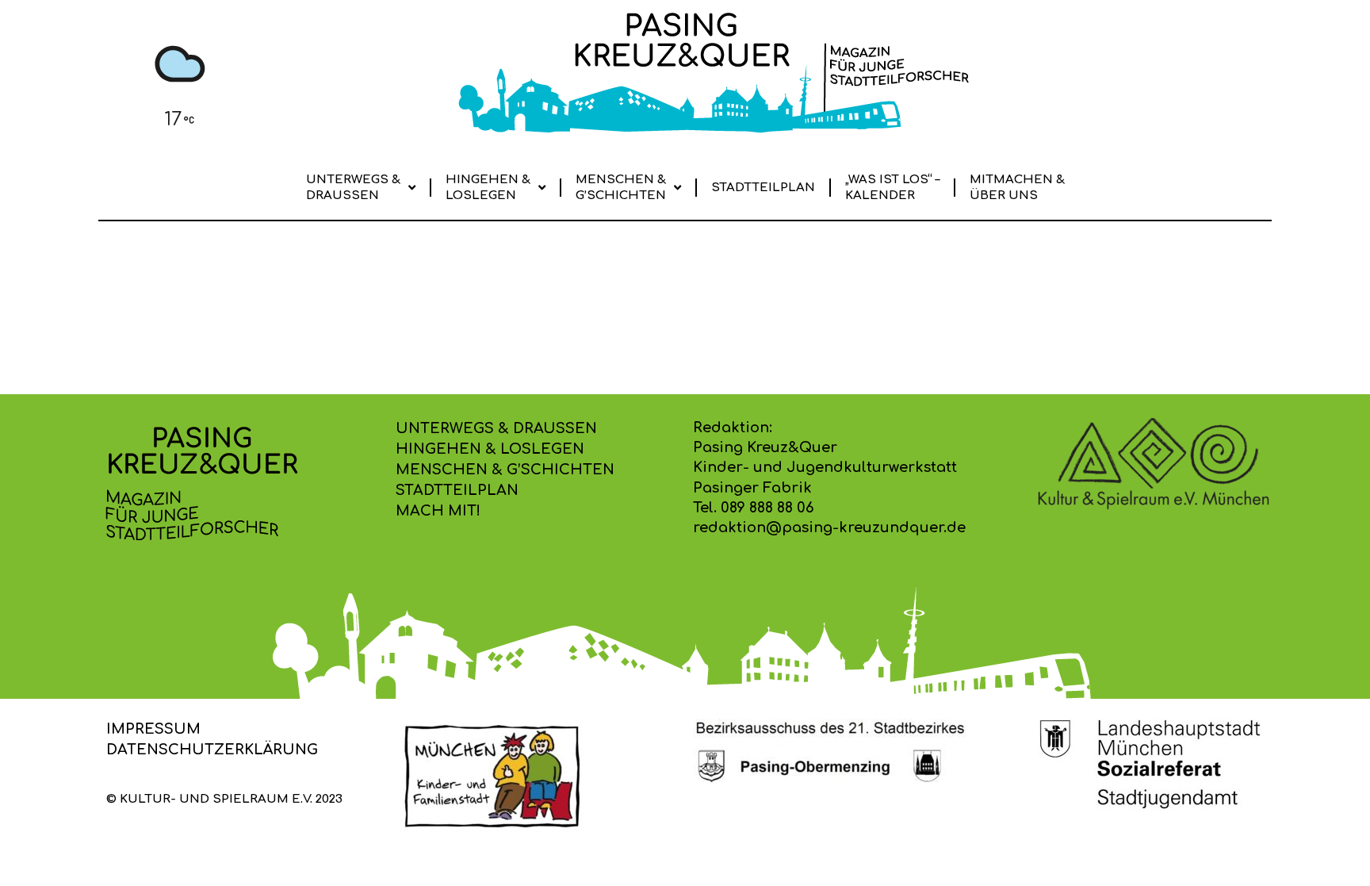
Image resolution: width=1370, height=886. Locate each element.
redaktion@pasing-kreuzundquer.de (829, 527)
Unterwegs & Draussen (353, 187)
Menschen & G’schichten (621, 187)
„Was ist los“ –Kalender (892, 187)
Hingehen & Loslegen (488, 187)
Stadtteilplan (763, 187)
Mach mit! (438, 511)
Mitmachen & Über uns (1017, 187)
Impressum (153, 729)
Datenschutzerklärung (212, 750)
